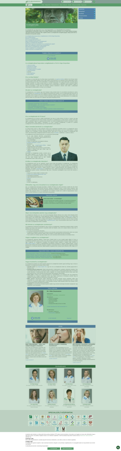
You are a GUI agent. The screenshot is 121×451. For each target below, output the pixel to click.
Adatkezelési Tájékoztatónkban (86, 435)
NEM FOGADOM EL (67, 448)
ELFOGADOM (54, 448)
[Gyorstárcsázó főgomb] (118, 447)
